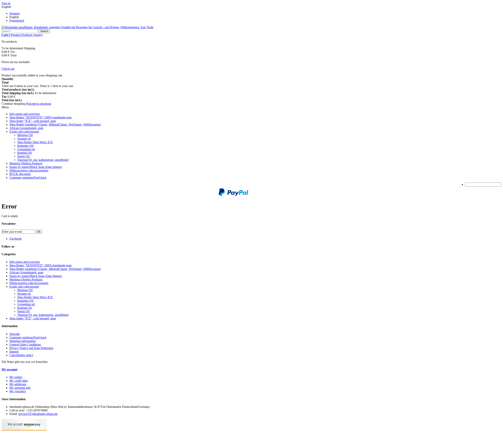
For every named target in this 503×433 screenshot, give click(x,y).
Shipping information (22, 341)
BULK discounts (20, 174)
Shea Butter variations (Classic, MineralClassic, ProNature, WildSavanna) (55, 124)
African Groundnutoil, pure (26, 128)
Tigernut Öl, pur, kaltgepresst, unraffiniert (43, 159)
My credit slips (18, 380)
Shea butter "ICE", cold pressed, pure (32, 121)
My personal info (20, 387)
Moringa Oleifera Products (25, 163)
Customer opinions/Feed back (27, 177)
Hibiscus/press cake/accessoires (28, 170)
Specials (14, 334)
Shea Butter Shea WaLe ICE (35, 142)
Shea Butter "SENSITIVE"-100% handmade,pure (40, 117)
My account (9, 369)
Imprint (13, 351)
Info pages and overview (24, 114)
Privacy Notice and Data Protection (31, 348)
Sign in (6, 3)
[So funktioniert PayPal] (233, 194)
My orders (15, 377)
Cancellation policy (21, 355)
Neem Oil (23, 156)
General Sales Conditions (25, 344)
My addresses (17, 384)
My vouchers (17, 391)
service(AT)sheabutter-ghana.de (38, 414)
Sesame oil (24, 138)
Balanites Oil (25, 145)
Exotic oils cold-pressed (24, 131)
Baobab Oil (24, 152)
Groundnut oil (26, 149)
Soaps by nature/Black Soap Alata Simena (35, 167)
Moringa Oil (25, 135)
